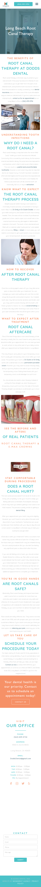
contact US (20, 702)
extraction (30, 185)
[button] (37, 4)
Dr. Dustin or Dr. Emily (32, 360)
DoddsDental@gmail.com (20, 758)
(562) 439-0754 (23, 4)
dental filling (20, 510)
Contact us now (11, 665)
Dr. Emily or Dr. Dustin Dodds (23, 210)
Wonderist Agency (21, 881)
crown (22, 230)
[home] (4, 4)
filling (15, 230)
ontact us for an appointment (24, 98)
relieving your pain (18, 628)
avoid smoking (31, 306)
